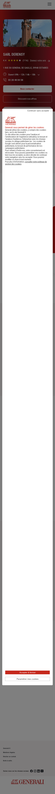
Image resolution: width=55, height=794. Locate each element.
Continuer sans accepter (38, 110)
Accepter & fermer (27, 672)
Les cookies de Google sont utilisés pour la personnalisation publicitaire (25, 143)
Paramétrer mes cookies (27, 679)
